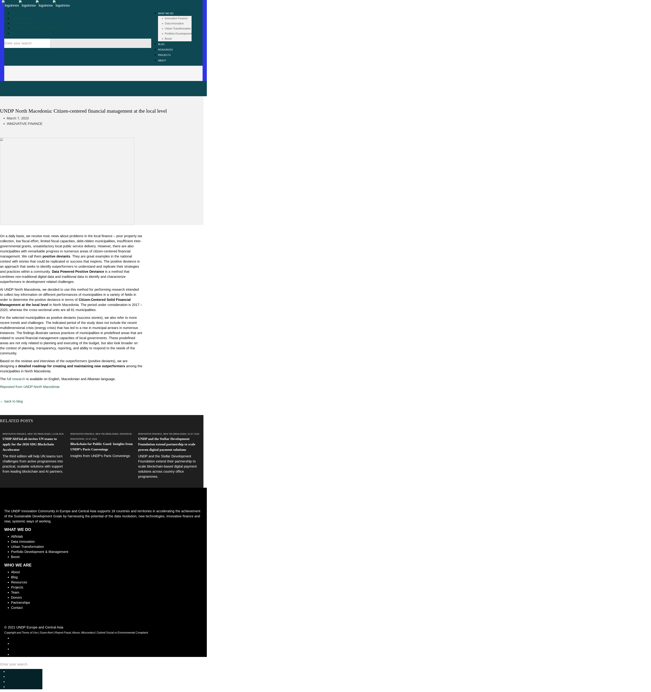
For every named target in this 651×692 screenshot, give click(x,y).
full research (16, 379)
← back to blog (11, 401)
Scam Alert (46, 632)
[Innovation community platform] (36, 5)
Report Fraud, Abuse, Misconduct (75, 632)
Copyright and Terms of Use (21, 632)
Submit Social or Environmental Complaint (122, 632)
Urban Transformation (27, 23)
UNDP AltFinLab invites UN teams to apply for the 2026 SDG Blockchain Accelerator (30, 444)
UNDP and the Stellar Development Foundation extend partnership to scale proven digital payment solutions (166, 444)
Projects (17, 587)
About (15, 572)
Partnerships (20, 602)
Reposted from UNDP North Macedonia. (30, 387)
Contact (17, 608)
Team (15, 592)
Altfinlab (17, 13)
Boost (15, 33)
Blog (14, 577)
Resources (19, 582)
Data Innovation (23, 18)
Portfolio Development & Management (39, 28)
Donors (16, 597)
